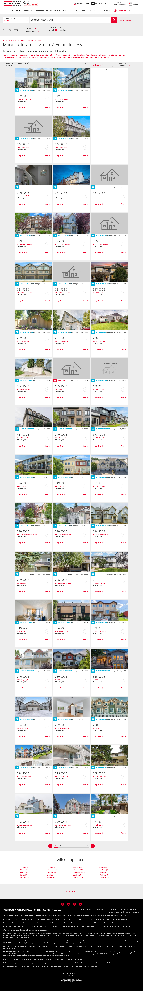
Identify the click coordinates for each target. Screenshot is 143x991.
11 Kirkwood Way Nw (23, 389)
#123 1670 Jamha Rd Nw (100, 535)
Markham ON (104, 875)
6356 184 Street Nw (23, 631)
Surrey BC (23, 875)
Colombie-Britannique (35, 916)
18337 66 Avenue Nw (61, 776)
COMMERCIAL (128, 909)
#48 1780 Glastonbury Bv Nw (63, 535)
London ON (77, 875)
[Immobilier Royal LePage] (21, 4)
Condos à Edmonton (81, 55)
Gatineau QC (51, 877)
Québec (21, 916)
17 (87, 846)
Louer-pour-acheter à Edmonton (14, 57)
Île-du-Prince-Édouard (112, 916)
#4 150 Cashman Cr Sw (62, 196)
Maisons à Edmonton (63, 55)
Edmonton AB (52, 870)
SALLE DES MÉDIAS (98, 909)
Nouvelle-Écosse (101, 916)
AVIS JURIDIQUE (108, 912)
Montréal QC (51, 867)
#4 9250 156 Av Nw (23, 486)
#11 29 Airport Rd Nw (61, 99)
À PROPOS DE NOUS (101, 10)
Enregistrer (21, 107)
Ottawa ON (24, 870)
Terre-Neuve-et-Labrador (75, 916)
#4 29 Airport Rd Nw (23, 147)
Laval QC (50, 875)
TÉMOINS (127, 912)
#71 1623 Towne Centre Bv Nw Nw (27, 535)
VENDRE (27, 10)
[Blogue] (133, 3)
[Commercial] (118, 3)
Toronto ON (24, 867)
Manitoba (44, 916)
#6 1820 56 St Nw (22, 583)
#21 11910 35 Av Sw (61, 438)
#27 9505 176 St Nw (23, 341)
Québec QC (103, 870)
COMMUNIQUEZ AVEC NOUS (84, 909)
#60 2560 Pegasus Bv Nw (24, 776)
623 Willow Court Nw (99, 341)
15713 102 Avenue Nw (99, 631)
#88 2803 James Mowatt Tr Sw (64, 825)
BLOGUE (106, 909)
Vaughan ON (24, 877)
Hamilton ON (51, 872)
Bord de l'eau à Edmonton (38, 57)
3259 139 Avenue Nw (99, 776)
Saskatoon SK (78, 877)
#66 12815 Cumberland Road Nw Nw (28, 196)
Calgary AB (103, 867)
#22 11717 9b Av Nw (99, 486)
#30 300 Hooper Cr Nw (62, 341)
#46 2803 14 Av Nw (61, 486)
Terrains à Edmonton (98, 55)
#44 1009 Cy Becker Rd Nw (25, 293)
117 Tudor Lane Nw (98, 825)
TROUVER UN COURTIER (43, 10)
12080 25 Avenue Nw (61, 631)
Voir (46, 107)
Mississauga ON (79, 872)
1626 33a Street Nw (61, 680)
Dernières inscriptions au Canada (38, 930)
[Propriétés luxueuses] (99, 4)
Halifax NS (24, 872)
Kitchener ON (104, 877)
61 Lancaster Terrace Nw (24, 825)
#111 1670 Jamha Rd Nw (62, 244)
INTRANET (136, 909)
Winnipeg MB (78, 870)
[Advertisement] (109, 104)
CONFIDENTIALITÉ (119, 912)
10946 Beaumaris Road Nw (63, 583)
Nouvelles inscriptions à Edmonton (15, 55)
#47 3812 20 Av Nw (61, 389)
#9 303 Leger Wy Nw (23, 680)
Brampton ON (104, 872)
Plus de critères (125, 21)
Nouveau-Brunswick (62, 916)
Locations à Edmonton (117, 55)
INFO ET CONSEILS (60, 10)
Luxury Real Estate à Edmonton (42, 55)
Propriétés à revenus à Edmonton (85, 57)
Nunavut (126, 916)
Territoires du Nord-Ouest (89, 916)
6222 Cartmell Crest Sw (24, 99)
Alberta (26, 916)
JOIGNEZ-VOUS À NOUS (80, 10)
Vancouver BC (78, 867)
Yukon (121, 916)
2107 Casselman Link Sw (24, 244)
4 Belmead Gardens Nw (62, 728)
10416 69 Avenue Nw (99, 680)
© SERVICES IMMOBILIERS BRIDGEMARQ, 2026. (22, 910)
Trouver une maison (8, 916)
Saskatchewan (52, 916)
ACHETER (14, 10)
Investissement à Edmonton (60, 57)
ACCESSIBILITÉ (135, 912)
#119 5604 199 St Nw (99, 728)
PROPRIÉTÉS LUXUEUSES (116, 909)
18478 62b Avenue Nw (99, 583)
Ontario (16, 916)
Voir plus (103, 57)
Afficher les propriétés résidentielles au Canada (15, 930)
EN (130, 11)
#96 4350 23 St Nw (22, 728)
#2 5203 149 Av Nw (98, 293)
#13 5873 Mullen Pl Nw (24, 438)
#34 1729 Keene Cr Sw (99, 438)
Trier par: (122, 63)
